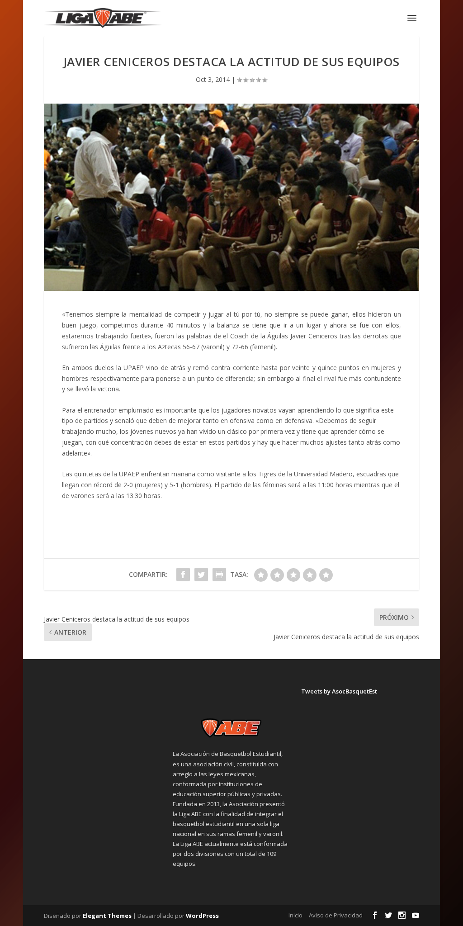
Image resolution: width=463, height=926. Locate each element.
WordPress (202, 916)
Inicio (295, 915)
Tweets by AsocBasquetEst (339, 691)
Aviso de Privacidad (336, 915)
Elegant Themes (107, 916)
